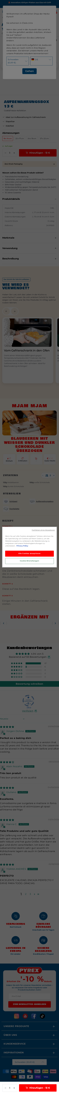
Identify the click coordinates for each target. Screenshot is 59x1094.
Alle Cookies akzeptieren (29, 553)
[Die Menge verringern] (5, 1088)
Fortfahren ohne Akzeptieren (43, 530)
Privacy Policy (22, 546)
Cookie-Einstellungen (29, 561)
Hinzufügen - (39, 1087)
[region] (29, 547)
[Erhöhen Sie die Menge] (14, 1088)
